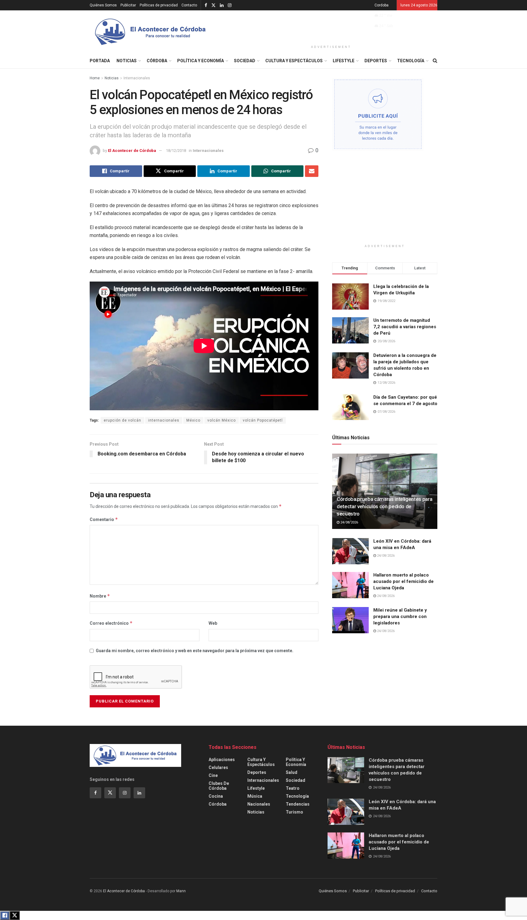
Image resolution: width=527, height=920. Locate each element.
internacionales (163, 420)
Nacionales (258, 804)
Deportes (375, 60)
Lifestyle (343, 60)
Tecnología (410, 60)
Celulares (218, 767)
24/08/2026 (348, 522)
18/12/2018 (176, 150)
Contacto (189, 5)
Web (213, 623)
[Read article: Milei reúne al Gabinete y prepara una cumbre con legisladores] (350, 620)
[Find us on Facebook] (206, 5)
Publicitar (128, 5)
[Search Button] (435, 60)
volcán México (221, 420)
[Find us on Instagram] (229, 5)
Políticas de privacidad (159, 5)
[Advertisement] (331, 26)
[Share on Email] (311, 171)
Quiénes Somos (103, 5)
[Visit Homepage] (151, 31)
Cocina (216, 796)
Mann (181, 891)
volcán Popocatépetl (263, 420)
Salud (291, 772)
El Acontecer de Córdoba (132, 150)
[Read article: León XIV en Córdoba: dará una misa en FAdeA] (350, 551)
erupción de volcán (122, 420)
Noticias (127, 60)
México (193, 420)
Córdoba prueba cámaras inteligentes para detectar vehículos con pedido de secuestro (384, 506)
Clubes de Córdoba (219, 786)
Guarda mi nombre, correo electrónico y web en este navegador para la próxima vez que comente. (194, 650)
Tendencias (298, 804)
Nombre (100, 596)
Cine (213, 775)
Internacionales (137, 78)
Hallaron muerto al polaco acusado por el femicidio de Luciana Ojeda (403, 581)
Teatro (292, 788)
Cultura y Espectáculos (294, 60)
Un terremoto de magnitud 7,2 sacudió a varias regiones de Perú (404, 327)
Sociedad (244, 60)
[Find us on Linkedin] (139, 792)
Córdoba (157, 60)
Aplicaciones (222, 759)
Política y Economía (200, 60)
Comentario (104, 519)
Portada (100, 60)
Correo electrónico (111, 623)
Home (95, 78)
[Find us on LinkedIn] (222, 5)
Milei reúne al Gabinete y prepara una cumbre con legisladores (400, 616)
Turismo (294, 812)
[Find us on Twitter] (213, 5)
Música (254, 796)
